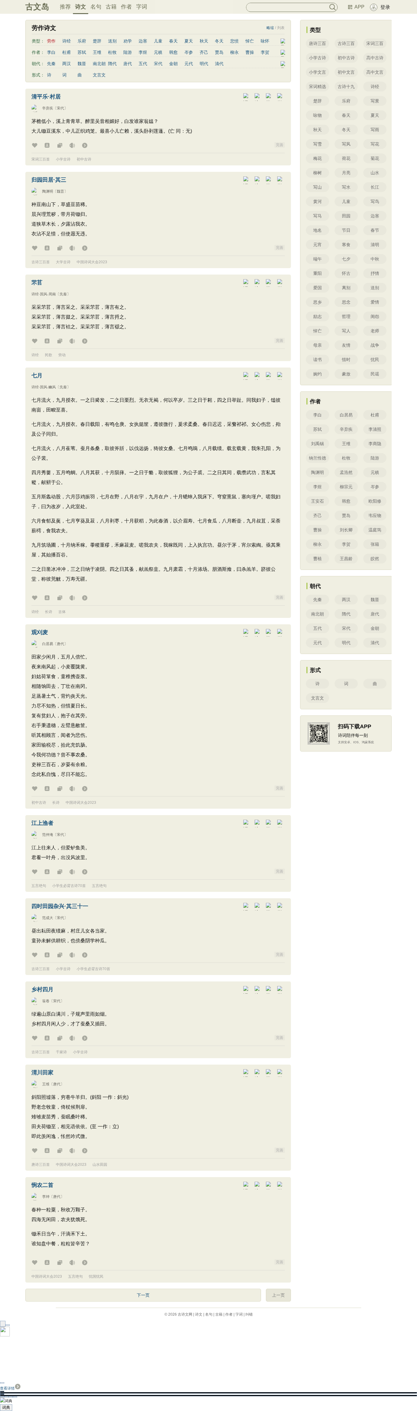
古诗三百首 (40, 262)
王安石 (317, 501)
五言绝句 (38, 886)
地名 (317, 230)
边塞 (143, 41)
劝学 (127, 41)
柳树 (317, 172)
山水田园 (99, 1164)
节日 (346, 230)
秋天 (204, 41)
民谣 (375, 373)
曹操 (249, 52)
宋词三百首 (40, 159)
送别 (112, 41)
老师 (375, 330)
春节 (375, 230)
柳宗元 (346, 486)
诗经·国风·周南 (43, 294)
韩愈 (173, 52)
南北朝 (99, 63)
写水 (346, 187)
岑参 (188, 52)
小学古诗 (63, 159)
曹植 (317, 558)
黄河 (317, 201)
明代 (204, 63)
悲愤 (234, 41)
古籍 (111, 7)
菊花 (375, 158)
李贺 (265, 52)
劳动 (62, 355)
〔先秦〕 (63, 294)
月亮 (346, 172)
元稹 (158, 52)
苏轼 (82, 52)
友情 (346, 345)
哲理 (346, 316)
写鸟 (375, 201)
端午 (317, 259)
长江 (375, 187)
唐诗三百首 (40, 1164)
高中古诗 (374, 57)
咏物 (317, 115)
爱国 (317, 287)
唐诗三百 (317, 43)
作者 (126, 7)
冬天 (219, 41)
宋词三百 (374, 43)
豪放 (346, 373)
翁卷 (45, 1001)
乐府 (82, 41)
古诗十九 (346, 86)
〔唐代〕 (60, 644)
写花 (375, 144)
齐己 (204, 52)
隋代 (112, 63)
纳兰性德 (317, 458)
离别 (346, 287)
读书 (317, 359)
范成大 (47, 918)
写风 (346, 144)
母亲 (317, 345)
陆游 (127, 52)
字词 (141, 7)
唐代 (127, 63)
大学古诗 (63, 262)
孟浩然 (346, 472)
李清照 (374, 429)
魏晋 (82, 63)
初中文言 (346, 72)
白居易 (47, 644)
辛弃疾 (47, 108)
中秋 (375, 259)
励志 (317, 316)
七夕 (346, 259)
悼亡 (249, 41)
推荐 (65, 7)
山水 (375, 172)
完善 (279, 145)
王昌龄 (346, 558)
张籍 (375, 544)
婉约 (317, 373)
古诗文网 (185, 1314)
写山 (317, 187)
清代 (219, 63)
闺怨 (375, 316)
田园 (346, 215)
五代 (143, 63)
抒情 (375, 273)
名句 (95, 7)
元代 (188, 63)
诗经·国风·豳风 (43, 387)
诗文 (80, 7)
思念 (346, 302)
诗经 (66, 41)
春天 (173, 41)
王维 (97, 52)
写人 (346, 330)
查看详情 (7, 1388)
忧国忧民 (96, 1276)
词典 (6, 1407)
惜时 (346, 359)
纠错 (249, 1314)
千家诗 (61, 1052)
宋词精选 (317, 86)
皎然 (375, 558)
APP (359, 6)
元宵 (317, 244)
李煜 (143, 52)
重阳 (317, 273)
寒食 (346, 244)
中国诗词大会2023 (92, 262)
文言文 (99, 74)
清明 (375, 244)
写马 (317, 215)
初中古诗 (84, 159)
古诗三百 (346, 43)
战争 (375, 345)
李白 (51, 52)
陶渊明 (47, 191)
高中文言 (374, 72)
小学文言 (317, 72)
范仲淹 (47, 835)
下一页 (143, 1295)
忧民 (375, 359)
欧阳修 (374, 501)
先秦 (51, 63)
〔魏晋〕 (60, 191)
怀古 (346, 273)
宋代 (158, 63)
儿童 (158, 41)
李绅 (45, 1197)
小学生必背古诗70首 (69, 886)
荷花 (346, 158)
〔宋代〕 (60, 108)
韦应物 (374, 515)
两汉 (66, 63)
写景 (375, 100)
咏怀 (265, 41)
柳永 (234, 52)
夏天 (188, 41)
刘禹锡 (317, 443)
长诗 (48, 612)
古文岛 (37, 6)
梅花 (317, 158)
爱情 (375, 302)
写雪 (317, 144)
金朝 (173, 63)
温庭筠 (374, 529)
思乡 (317, 302)
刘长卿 (346, 529)
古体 (62, 612)
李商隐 (374, 443)
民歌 (48, 355)
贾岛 (219, 52)
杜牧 (112, 52)
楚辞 (97, 41)
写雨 (375, 129)
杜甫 (66, 52)
